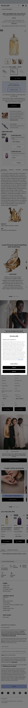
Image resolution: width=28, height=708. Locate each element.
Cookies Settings (14, 363)
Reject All (14, 367)
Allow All (14, 371)
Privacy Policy (20, 359)
